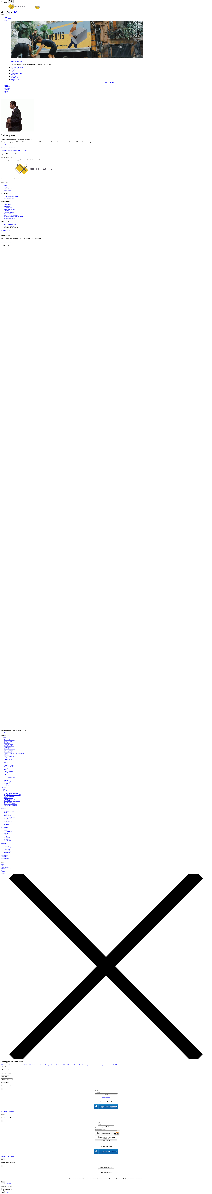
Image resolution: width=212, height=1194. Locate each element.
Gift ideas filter (4, 855)
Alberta (6, 770)
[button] (14, 13)
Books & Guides (8, 744)
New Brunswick (8, 773)
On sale (6, 91)
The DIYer (7, 837)
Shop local (7, 89)
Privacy (6, 187)
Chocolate (70, 1064)
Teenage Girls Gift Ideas (10, 805)
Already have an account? (7, 1156)
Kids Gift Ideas (8, 802)
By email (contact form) (10, 224)
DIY (59, 1064)
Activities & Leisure (9, 740)
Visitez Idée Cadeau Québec (11, 196)
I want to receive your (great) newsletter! (107, 1137)
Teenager (47, 1064)
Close (2, 1114)
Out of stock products (9, 209)
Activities (63, 1064)
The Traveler (7, 840)
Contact (3, 873)
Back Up (3, 732)
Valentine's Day (15, 79)
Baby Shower (9, 1064)
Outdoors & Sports (9, 765)
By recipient (4, 790)
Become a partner (5, 230)
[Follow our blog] (106, 727)
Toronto (106, 1064)
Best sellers (7, 88)
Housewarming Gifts (16, 73)
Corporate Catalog (6, 242)
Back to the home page (7, 144)
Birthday (86, 1064)
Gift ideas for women (9, 799)
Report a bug (7, 213)
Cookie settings (8, 188)
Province (6, 768)
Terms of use (7, 190)
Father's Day (14, 71)
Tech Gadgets (7, 781)
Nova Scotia (7, 774)
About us (6, 185)
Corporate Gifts (8, 752)
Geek (5, 834)
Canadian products (9, 746)
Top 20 (6, 85)
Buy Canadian (8, 18)
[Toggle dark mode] (10, 1)
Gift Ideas (3, 787)
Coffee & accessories (9, 749)
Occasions (6, 20)
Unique (3, 1064)
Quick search (7, 204)
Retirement (13, 76)
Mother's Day (14, 74)
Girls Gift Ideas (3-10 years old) (12, 801)
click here (14, 226)
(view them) (8, 1183)
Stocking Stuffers (18, 1064)
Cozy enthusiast (8, 831)
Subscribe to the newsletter (11, 215)
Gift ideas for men (8, 798)
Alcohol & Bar (8, 741)
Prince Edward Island (9, 777)
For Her (42, 1064)
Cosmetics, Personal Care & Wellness (14, 753)
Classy (5, 830)
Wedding (100, 1064)
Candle (75, 1064)
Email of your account (106, 1167)
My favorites (6, 1191)
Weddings (13, 80)
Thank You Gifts (15, 77)
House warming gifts (16, 61)
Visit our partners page (14, 150)
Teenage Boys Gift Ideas (10, 804)
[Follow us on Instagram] (29, 304)
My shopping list (7, 1189)
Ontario (6, 775)
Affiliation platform (9, 212)
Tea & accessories (8, 750)
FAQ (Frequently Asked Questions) (13, 216)
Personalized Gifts (8, 767)
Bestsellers (7, 743)
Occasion (3, 808)
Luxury (6, 764)
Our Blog (6, 210)
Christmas (13, 70)
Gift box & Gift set (9, 759)
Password (106, 1126)
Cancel (7, 1192)
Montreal (111, 1064)
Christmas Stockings (9, 847)
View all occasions (109, 82)
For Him (36, 1064)
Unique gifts (7, 784)
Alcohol (80, 1064)
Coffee (116, 1064)
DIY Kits (6, 755)
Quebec (6, 778)
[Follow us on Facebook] (106, 516)
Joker (5, 836)
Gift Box (26, 1064)
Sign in (106, 1094)
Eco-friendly (7, 833)
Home (5, 17)
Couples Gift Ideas (9, 796)
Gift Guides (7, 86)
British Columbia (8, 771)
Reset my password (106, 1097)
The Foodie (7, 839)
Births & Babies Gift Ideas (11, 793)
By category (4, 737)
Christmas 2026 (8, 846)
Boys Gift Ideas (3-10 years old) (12, 795)
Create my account (106, 1140)
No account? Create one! (7, 1111)
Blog (5, 92)
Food (5, 758)
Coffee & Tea (7, 747)
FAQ (2, 870)
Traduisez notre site (9, 198)
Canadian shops (8, 207)
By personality (4, 827)
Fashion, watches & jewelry (11, 756)
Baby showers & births (17, 67)
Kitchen (6, 762)
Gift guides (7, 206)
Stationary (6, 780)
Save (2, 1192)
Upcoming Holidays (9, 218)
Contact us (23, 150)
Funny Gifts (54, 1064)
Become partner (5, 867)
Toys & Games (8, 783)
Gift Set (31, 1064)
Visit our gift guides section (8, 147)
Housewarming (93, 1064)
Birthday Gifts (14, 68)
